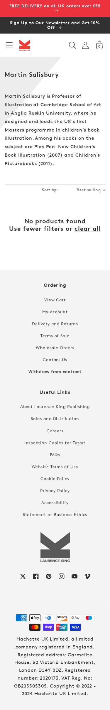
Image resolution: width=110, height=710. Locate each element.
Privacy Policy (55, 490)
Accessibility (54, 502)
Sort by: (50, 189)
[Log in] (85, 45)
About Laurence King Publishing (55, 406)
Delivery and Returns (55, 323)
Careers (55, 430)
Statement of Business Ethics (55, 514)
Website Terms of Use (55, 466)
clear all (88, 228)
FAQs (55, 454)
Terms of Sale (55, 335)
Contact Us (55, 359)
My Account (55, 311)
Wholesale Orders (55, 347)
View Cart (55, 299)
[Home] (25, 45)
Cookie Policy (55, 478)
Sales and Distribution (55, 418)
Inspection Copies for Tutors (55, 442)
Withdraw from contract (55, 371)
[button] (9, 45)
